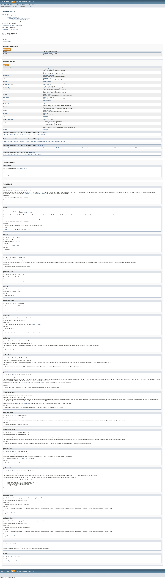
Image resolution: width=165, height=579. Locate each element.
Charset (5, 81)
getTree (45, 113)
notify (21, 154)
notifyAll (27, 154)
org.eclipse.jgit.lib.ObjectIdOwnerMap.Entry (19, 18)
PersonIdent (6, 72)
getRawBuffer (46, 107)
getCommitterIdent (48, 75)
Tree (20, 1)
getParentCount (47, 100)
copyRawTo (37, 147)
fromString (33, 141)
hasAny (33, 134)
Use (17, 1)
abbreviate (6, 147)
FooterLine (9, 84)
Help (33, 1)
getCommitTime (47, 78)
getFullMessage (47, 94)
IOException (28, 212)
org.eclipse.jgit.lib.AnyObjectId (11, 15)
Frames (17, 4)
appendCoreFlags (13, 134)
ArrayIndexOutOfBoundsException (14, 333)
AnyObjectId (19, 25)
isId (45, 141)
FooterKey (54, 88)
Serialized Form (7, 41)
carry (44, 68)
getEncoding (46, 81)
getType (45, 116)
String (8, 88)
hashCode (125, 147)
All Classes (31, 4)
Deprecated (24, 1)
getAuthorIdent (47, 72)
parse (44, 119)
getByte (106, 147)
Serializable (6, 25)
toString (45, 129)
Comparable (12, 25)
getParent (45, 97)
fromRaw (10, 141)
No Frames (22, 4)
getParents (46, 103)
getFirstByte (113, 147)
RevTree (5, 113)
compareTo (13, 147)
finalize (10, 154)
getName (120, 147)
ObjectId (39, 139)
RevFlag (49, 68)
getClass (16, 154)
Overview (3, 1)
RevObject (10, 34)
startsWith (136, 147)
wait (32, 154)
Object (32, 152)
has (25, 134)
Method (16, 6)
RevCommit (45, 53)
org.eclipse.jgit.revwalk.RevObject (20, 19)
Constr (13, 6)
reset (44, 126)
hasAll (29, 134)
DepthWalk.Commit (7, 29)
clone (4, 154)
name (130, 147)
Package (8, 1)
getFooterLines (47, 84)
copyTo (62, 147)
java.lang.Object (5, 14)
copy (32, 147)
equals (5, 141)
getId (21, 134)
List (4, 84)
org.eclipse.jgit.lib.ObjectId (13, 17)
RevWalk (49, 122)
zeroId (63, 141)
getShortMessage (47, 110)
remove (38, 134)
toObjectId (51, 141)
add (4, 134)
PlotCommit (15, 29)
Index (29, 1)
